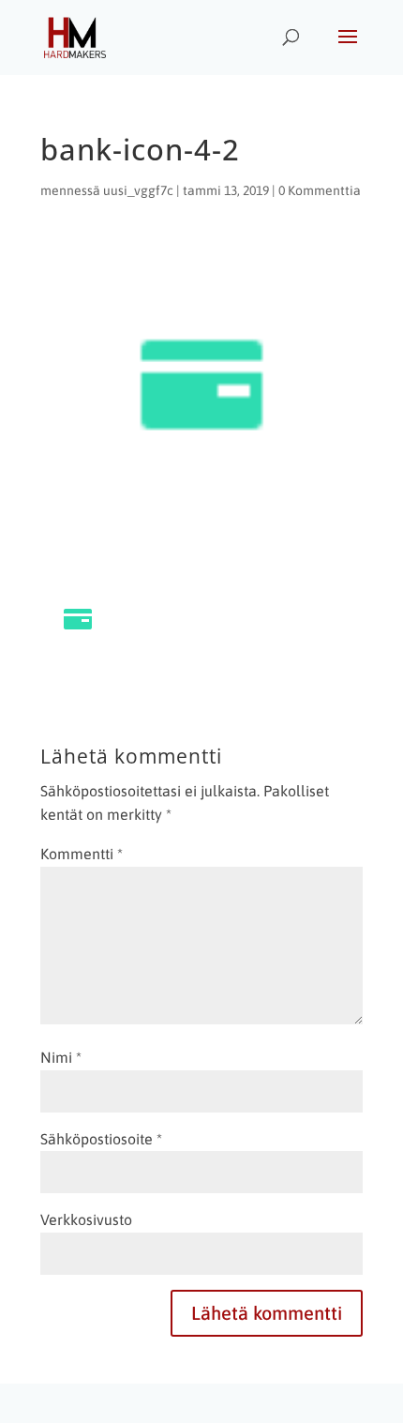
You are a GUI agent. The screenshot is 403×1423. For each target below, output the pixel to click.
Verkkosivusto (86, 1219)
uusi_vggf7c (138, 190)
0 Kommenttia (319, 190)
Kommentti (81, 853)
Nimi (61, 1057)
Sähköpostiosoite (101, 1138)
